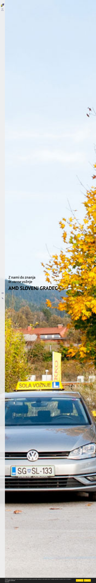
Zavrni (87, 580)
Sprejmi (79, 580)
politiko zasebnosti (11, 580)
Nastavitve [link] (7, 581)
